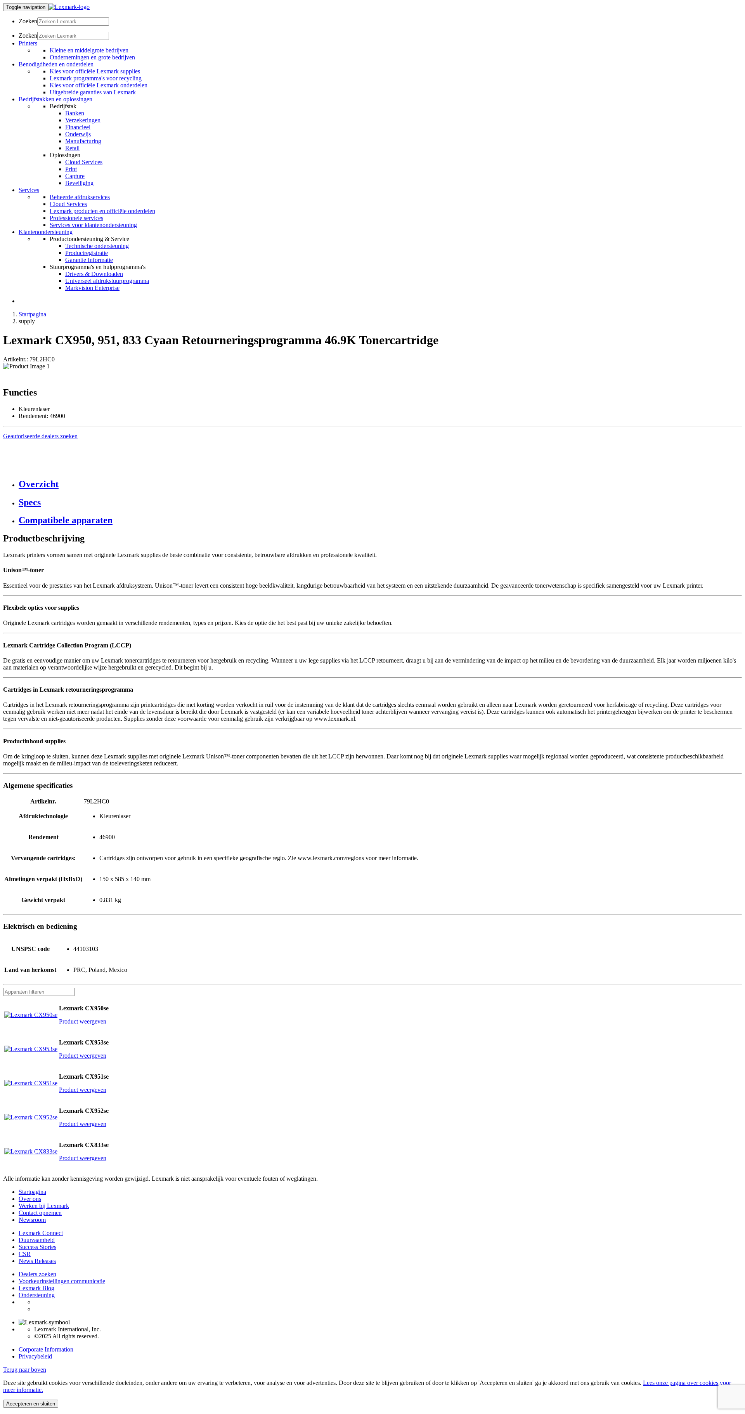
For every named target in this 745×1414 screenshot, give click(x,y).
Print (71, 169)
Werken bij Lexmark (44, 1205)
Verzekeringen (82, 120)
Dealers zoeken (37, 1274)
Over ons (30, 1198)
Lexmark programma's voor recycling (96, 78)
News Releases (37, 1261)
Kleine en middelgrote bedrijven (89, 50)
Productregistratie (86, 253)
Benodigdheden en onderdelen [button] (56, 64)
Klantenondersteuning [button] (46, 232)
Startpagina (32, 314)
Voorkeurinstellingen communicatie (62, 1281)
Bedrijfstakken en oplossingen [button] (55, 99)
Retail (72, 148)
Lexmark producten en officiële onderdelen (102, 211)
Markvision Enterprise (92, 288)
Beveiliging (79, 183)
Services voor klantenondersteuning (93, 225)
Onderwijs (78, 134)
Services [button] (29, 190)
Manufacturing (83, 141)
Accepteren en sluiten (30, 1404)
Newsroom (32, 1219)
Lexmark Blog (36, 1288)
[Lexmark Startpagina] (69, 6)
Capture (75, 176)
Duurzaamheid (37, 1240)
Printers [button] (28, 43)
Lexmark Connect (41, 1233)
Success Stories (37, 1247)
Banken (74, 113)
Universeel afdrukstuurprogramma (107, 281)
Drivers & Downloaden (94, 274)
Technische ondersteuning (97, 246)
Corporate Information (46, 1349)
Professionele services (76, 218)
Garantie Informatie (89, 260)
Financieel (77, 127)
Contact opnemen (40, 1212)
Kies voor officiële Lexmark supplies (95, 71)
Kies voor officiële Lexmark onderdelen (98, 85)
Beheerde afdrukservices (80, 197)
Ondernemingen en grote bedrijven (92, 57)
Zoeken (28, 21)
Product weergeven (82, 1021)
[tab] (380, 484)
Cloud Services (83, 162)
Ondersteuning (37, 1295)
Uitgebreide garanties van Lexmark (93, 92)
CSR (25, 1254)
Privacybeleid (35, 1356)
